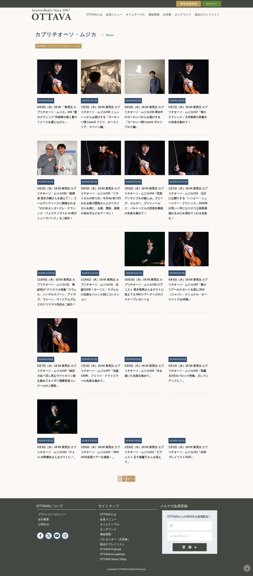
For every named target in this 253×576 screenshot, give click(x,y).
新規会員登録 (188, 3)
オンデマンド (183, 14)
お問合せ (43, 524)
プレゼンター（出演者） (115, 539)
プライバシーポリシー (52, 514)
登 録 (187, 547)
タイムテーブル (135, 14)
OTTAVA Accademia (112, 554)
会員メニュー (114, 14)
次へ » (131, 478)
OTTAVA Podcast (110, 549)
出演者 (167, 14)
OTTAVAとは (94, 14)
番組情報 (154, 14)
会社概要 (43, 519)
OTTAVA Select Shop (113, 559)
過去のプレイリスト (207, 14)
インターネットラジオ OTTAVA (53, 14)
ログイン (211, 3)
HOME (42, 46)
